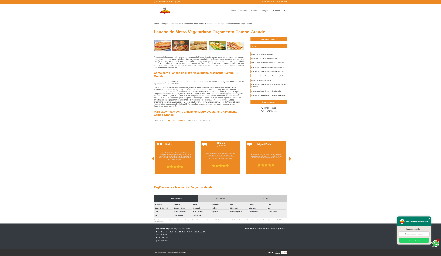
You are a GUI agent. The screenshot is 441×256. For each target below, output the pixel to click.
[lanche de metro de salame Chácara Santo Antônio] (162, 45)
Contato (276, 11)
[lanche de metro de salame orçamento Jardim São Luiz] (180, 45)
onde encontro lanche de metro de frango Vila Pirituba (268, 95)
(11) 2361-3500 (268, 2)
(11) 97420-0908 (281, 2)
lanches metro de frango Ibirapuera (262, 54)
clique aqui (182, 120)
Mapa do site (280, 228)
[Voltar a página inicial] (165, 11)
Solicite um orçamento (269, 39)
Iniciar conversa (414, 240)
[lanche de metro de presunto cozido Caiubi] (217, 45)
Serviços (264, 11)
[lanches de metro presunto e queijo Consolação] (198, 45)
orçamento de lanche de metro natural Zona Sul (266, 91)
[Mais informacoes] (284, 10)
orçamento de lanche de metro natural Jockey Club (267, 76)
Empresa (243, 11)
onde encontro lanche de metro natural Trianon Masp (267, 63)
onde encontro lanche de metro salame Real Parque (267, 71)
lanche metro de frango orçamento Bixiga (264, 58)
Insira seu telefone (414, 229)
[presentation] (149, 167)
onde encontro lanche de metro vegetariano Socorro (267, 67)
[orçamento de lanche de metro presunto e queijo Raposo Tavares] (235, 45)
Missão (254, 11)
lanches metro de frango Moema (261, 80)
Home (233, 11)
